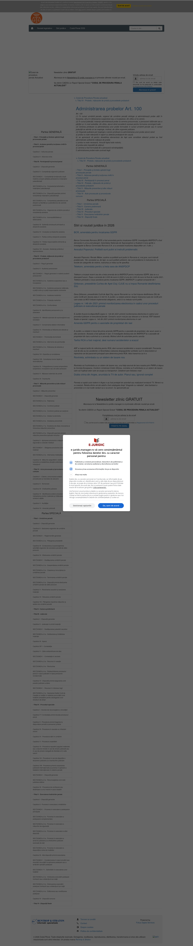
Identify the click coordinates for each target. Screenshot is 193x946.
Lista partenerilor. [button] (99, 487)
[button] (96, 475)
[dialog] (96, 473)
